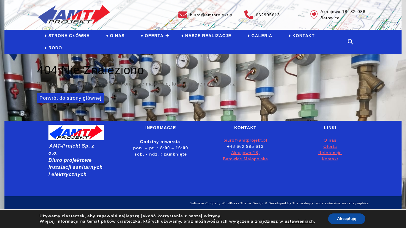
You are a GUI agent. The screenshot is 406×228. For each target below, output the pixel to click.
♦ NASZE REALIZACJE (206, 35)
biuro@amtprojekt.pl (206, 13)
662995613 (262, 13)
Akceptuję (346, 218)
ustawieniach (299, 221)
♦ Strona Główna (67, 35)
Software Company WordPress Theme (220, 203)
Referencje (330, 152)
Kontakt (330, 158)
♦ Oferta (152, 35)
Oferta (330, 146)
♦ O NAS (115, 35)
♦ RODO (53, 47)
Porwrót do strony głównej (69, 97)
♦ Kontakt (302, 35)
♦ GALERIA (260, 35)
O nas (330, 140)
